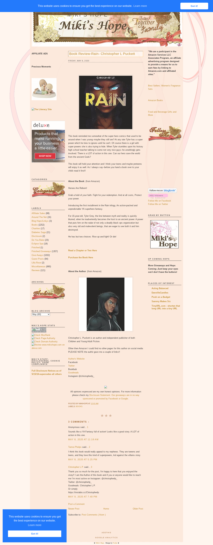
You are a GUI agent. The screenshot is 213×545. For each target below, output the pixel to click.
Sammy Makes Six (161, 301)
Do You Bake (38, 240)
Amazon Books (155, 100)
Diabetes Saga (39, 232)
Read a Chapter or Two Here (82, 250)
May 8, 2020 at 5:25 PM (82, 459)
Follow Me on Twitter (158, 204)
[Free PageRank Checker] (39, 331)
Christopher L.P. (76, 467)
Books (35, 225)
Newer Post (73, 508)
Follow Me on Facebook (159, 201)
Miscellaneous (38, 266)
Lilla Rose (36, 262)
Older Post (138, 508)
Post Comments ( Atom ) (94, 514)
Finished (36, 247)
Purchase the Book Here (80, 257)
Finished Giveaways (41, 251)
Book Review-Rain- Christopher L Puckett (102, 54)
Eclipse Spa (37, 243)
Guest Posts (38, 259)
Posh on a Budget (161, 297)
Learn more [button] (34, 525)
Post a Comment (76, 504)
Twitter (71, 366)
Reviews (36, 270)
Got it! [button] (34, 533)
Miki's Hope (87, 15)
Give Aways (37, 255)
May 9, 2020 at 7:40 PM (82, 496)
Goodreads (73, 372)
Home (106, 508)
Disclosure (37, 236)
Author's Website (76, 358)
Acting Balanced (160, 288)
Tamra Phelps (75, 447)
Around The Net (39, 217)
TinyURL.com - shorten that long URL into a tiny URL (166, 307)
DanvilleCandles (160, 292)
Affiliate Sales (38, 213)
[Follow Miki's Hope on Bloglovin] (162, 192)
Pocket (115, 543)
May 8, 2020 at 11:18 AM (83, 439)
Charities (36, 228)
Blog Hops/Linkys (40, 221)
